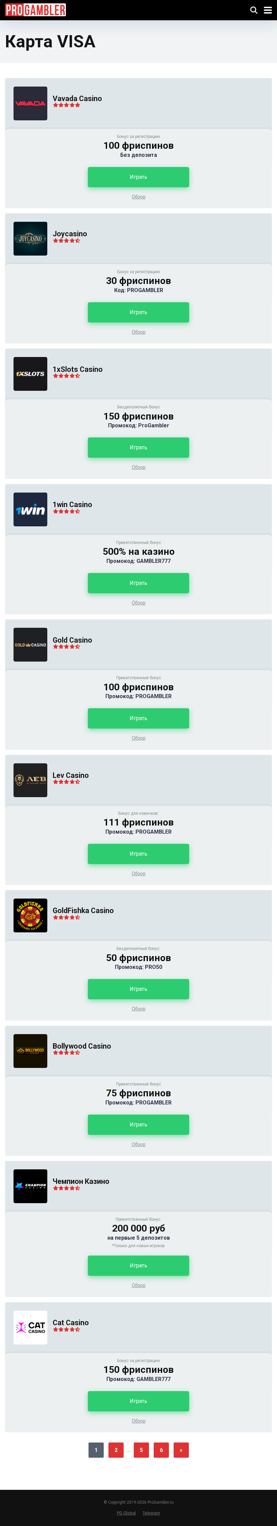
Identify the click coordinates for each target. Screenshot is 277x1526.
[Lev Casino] (26, 804)
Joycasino (70, 234)
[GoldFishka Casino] (26, 939)
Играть (138, 177)
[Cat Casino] (26, 1351)
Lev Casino (71, 775)
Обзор (139, 196)
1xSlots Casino (78, 369)
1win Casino (72, 504)
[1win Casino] (26, 533)
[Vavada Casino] (26, 127)
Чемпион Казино (81, 1181)
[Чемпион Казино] (26, 1210)
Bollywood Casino (82, 1046)
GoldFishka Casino (83, 910)
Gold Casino (72, 640)
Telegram (151, 1513)
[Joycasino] (26, 262)
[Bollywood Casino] (26, 1074)
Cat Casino (71, 1323)
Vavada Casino (77, 98)
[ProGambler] (35, 9)
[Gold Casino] (26, 668)
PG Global (126, 1513)
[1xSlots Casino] (26, 397)
